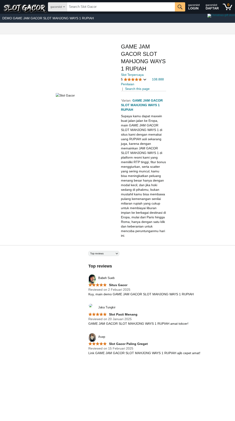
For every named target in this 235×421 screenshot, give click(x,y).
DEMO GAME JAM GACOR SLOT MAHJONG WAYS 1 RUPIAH (48, 18)
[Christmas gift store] (189, 18)
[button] (134, 79)
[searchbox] (121, 7)
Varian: (126, 100)
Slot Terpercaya (132, 75)
